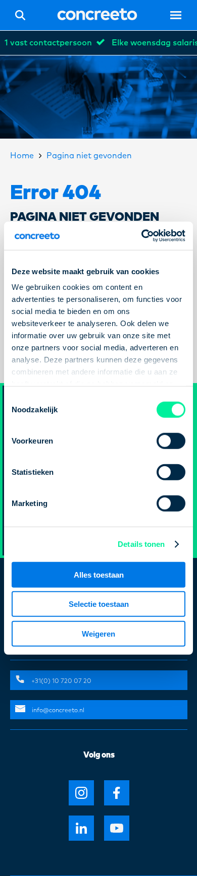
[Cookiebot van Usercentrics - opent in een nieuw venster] (141, 235)
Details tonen (141, 544)
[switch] (171, 440)
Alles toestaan (99, 574)
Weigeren (98, 633)
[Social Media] (81, 792)
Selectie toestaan (99, 604)
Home (22, 156)
